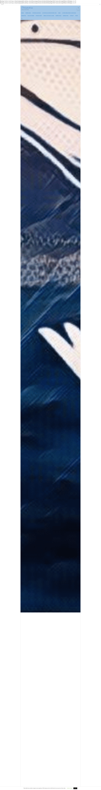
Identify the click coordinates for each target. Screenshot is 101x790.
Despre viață (58, 16)
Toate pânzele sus (27, 8)
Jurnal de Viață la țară (49, 16)
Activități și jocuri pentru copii (49, 13)
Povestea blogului (37, 13)
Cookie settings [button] (69, 788)
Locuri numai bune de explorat (69, 13)
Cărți (59, 13)
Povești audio (39, 16)
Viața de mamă (31, 16)
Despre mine (28, 13)
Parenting (23, 16)
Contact (72, 16)
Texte (76, 16)
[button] (22, 18)
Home (22, 13)
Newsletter (65, 16)
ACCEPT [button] (75, 788)
